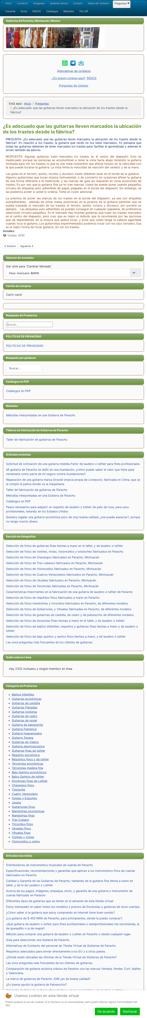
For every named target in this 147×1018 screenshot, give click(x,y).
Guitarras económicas (26, 699)
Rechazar (130, 1011)
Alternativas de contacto (74, 71)
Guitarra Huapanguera (27, 733)
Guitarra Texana (22, 737)
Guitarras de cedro (24, 716)
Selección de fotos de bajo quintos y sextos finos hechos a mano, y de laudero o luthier (66, 636)
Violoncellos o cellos (26, 841)
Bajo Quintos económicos (29, 772)
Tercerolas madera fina (27, 768)
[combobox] (24, 368)
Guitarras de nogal (24, 720)
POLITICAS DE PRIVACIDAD (24, 345)
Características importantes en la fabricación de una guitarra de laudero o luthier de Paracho (69, 592)
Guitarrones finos (23, 807)
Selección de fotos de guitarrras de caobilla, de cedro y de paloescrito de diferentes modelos (70, 615)
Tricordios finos (22, 824)
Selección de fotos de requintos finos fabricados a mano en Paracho (52, 597)
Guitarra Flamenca (24, 729)
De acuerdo (106, 1011)
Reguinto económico (26, 755)
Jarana (16, 802)
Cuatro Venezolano (25, 794)
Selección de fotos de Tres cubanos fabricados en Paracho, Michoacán (54, 563)
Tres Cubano (20, 820)
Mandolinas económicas (28, 811)
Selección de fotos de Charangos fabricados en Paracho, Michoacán (52, 557)
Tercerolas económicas (27, 763)
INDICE (92, 78)
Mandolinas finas (23, 815)
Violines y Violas (23, 837)
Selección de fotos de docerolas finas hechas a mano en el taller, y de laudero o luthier (65, 620)
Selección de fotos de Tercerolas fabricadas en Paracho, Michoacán (52, 586)
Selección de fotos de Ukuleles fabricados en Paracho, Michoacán (51, 580)
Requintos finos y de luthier (30, 759)
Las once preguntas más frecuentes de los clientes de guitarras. (49, 642)
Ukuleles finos (21, 828)
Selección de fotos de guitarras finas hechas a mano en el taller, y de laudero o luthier (64, 546)
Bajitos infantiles (23, 694)
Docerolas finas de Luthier (30, 781)
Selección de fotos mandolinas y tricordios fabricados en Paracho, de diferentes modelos (67, 603)
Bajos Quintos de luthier (28, 776)
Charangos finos (23, 785)
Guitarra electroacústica (28, 746)
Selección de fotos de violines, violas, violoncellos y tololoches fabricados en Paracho (64, 551)
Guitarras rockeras (24, 712)
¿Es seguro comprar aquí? (68, 78)
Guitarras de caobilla (26, 703)
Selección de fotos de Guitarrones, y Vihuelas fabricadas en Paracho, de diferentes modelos (68, 609)
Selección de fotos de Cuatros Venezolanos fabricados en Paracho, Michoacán (59, 574)
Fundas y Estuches (24, 798)
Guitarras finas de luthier (28, 750)
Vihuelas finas (21, 833)
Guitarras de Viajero (25, 742)
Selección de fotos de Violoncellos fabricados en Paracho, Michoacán (53, 569)
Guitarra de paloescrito (27, 724)
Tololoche (18, 789)
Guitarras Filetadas (24, 707)
